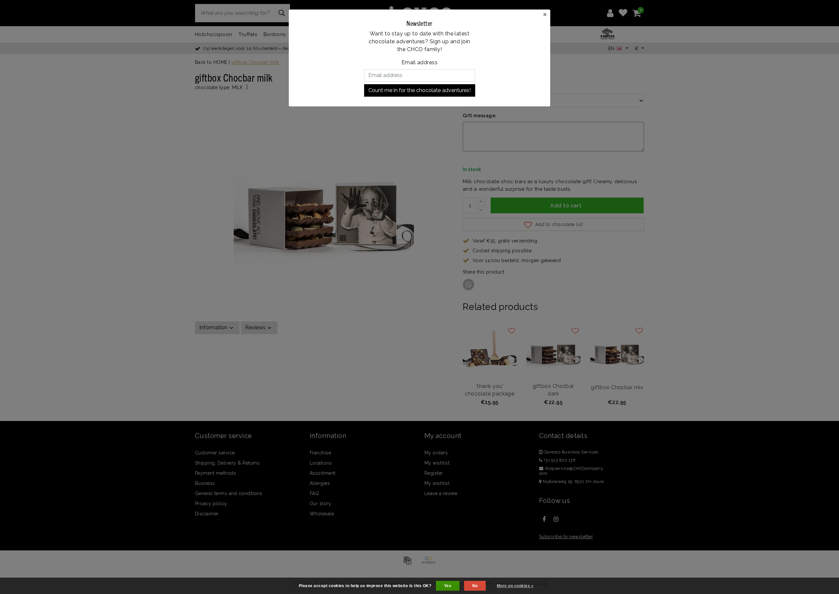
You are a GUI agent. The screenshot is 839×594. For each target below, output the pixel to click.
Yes (447, 586)
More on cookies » (515, 586)
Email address (419, 62)
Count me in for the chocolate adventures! (419, 90)
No (475, 586)
